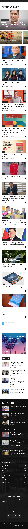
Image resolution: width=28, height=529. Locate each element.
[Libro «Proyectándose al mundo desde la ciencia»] (14, 256)
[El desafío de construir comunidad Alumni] (14, 52)
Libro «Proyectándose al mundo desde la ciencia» (13, 266)
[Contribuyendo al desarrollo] (5, 415)
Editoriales (4, 57)
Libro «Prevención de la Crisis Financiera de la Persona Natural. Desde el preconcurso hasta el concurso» (14, 312)
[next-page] (12, 323)
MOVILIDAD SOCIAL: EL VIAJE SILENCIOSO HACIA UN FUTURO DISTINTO (13, 106)
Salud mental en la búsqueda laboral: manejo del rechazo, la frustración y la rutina (17, 364)
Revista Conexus (5, 64)
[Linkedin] (15, 516)
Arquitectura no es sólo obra (12, 177)
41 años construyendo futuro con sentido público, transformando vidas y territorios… (13, 199)
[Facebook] (8, 516)
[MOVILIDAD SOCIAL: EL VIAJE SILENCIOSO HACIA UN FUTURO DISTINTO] (14, 96)
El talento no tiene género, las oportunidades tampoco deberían (13, 244)
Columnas (4, 79)
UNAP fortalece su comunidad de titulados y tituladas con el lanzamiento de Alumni (17, 372)
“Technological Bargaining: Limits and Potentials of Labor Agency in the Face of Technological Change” (14, 131)
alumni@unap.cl (12, 505)
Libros (3, 38)
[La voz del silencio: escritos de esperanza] (11, 37)
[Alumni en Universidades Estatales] (14, 74)
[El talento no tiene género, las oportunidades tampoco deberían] (14, 234)
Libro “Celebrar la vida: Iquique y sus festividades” (13, 288)
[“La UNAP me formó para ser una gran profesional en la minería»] (5, 434)
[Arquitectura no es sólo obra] (14, 168)
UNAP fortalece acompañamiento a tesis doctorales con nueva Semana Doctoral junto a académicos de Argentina (18, 381)
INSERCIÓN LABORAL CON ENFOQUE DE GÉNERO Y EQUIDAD (14, 222)
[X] (19, 516)
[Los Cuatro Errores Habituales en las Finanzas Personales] (5, 408)
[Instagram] (12, 516)
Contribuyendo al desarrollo (17, 413)
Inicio (3, 4)
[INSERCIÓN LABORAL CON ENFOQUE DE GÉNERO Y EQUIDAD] (14, 212)
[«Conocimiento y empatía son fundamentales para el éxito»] (5, 422)
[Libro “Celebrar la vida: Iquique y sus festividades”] (14, 278)
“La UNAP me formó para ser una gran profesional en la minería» (17, 434)
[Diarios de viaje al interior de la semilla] (14, 146)
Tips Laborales (5, 102)
